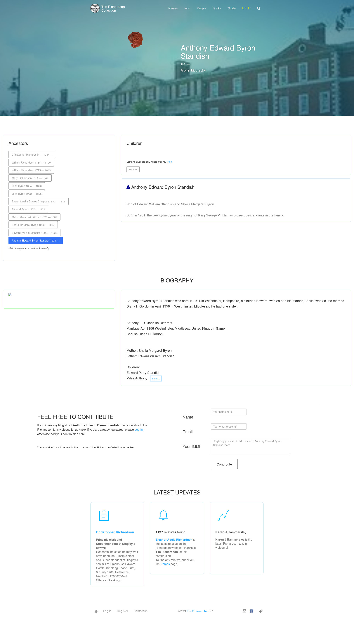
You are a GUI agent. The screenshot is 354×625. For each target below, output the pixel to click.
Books (217, 8)
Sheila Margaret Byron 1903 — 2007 (33, 225)
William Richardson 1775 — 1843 (31, 170)
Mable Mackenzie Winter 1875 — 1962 (34, 217)
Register (122, 611)
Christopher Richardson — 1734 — (32, 154)
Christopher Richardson (115, 532)
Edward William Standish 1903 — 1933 (34, 233)
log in (169, 161)
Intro (187, 8)
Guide (232, 8)
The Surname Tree (198, 611)
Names (173, 8)
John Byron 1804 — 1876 (27, 186)
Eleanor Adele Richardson (174, 539)
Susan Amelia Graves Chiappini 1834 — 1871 (38, 201)
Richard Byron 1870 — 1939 (28, 209)
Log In (246, 8)
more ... (156, 378)
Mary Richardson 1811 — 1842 (30, 178)
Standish (133, 169)
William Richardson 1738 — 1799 (31, 162)
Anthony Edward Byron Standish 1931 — (35, 240)
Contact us (140, 611)
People (201, 8)
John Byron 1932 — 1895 (27, 193)
